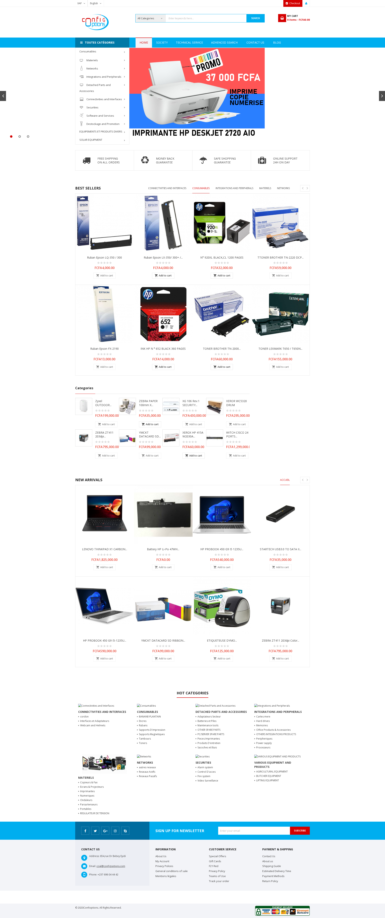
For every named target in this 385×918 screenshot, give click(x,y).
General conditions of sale (171, 871)
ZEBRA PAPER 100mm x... (148, 403)
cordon (84, 716)
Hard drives (263, 721)
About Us (160, 856)
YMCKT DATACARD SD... (150, 434)
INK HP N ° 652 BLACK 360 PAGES (163, 348)
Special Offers (217, 856)
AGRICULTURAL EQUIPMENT (272, 771)
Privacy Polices (164, 866)
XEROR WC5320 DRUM (236, 403)
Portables (85, 809)
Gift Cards (215, 861)
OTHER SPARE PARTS (209, 730)
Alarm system (205, 767)
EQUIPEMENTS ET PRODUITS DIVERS (100, 131)
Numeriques (87, 795)
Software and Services (100, 115)
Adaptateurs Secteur (209, 716)
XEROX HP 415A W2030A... (192, 434)
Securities (92, 107)
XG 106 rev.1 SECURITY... (191, 403)
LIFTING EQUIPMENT (267, 780)
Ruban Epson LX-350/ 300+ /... (163, 257)
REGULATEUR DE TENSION (94, 813)
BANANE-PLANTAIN (150, 716)
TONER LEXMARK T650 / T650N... (280, 348)
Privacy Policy (217, 871)
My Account (162, 861)
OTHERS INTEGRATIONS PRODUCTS (276, 734)
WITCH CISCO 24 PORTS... (237, 434)
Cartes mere (263, 716)
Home (144, 42)
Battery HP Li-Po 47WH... (163, 549)
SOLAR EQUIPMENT (90, 140)
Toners (143, 743)
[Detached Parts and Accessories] (215, 705)
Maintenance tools (208, 725)
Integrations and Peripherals (103, 76)
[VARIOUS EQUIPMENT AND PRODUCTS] (277, 756)
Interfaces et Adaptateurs (94, 721)
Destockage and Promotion (103, 124)
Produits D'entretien (209, 743)
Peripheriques (264, 738)
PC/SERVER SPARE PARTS (211, 734)
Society (162, 42)
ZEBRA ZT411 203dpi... (104, 434)
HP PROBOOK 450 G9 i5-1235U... (104, 640)
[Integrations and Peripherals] (272, 705)
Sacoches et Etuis (207, 747)
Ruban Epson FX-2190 (104, 348)
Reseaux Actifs (147, 771)
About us (267, 861)
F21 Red (213, 866)
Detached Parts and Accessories (95, 88)
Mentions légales (165, 876)
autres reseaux (147, 767)
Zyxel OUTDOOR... (103, 403)
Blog (277, 42)
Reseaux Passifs (148, 776)
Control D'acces (207, 771)
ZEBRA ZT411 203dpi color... (280, 640)
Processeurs (263, 747)
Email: (92, 866)
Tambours (145, 738)
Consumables (87, 51)
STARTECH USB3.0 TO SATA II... (280, 549)
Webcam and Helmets (92, 725)
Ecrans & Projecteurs (92, 787)
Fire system (204, 776)
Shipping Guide (271, 866)
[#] (192, 49)
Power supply (264, 743)
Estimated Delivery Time (276, 871)
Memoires (262, 725)
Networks (92, 68)
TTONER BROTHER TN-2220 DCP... (280, 257)
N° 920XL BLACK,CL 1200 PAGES (221, 257)
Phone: (93, 874)
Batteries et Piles (207, 721)
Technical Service (189, 42)
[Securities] (203, 756)
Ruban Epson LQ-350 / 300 (104, 257)
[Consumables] (146, 705)
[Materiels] (104, 763)
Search (255, 18)
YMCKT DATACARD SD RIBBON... (163, 640)
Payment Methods (273, 876)
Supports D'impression (152, 730)
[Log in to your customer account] (306, 3)
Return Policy (270, 881)
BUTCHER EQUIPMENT (268, 776)
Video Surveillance (208, 780)
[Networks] (144, 756)
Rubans (143, 725)
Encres (142, 721)
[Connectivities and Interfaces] (96, 705)
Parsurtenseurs (88, 804)
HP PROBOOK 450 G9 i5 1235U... (221, 549)
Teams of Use (217, 876)
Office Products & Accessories (273, 730)
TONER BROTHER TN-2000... (222, 348)
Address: (94, 856)
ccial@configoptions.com (110, 866)
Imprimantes (87, 791)
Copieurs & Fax (88, 782)
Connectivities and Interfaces (104, 99)
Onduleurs (86, 800)
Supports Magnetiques (152, 734)
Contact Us (255, 42)
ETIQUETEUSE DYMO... (222, 640)
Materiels (92, 60)
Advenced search (224, 42)
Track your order (219, 881)
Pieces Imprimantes (209, 738)
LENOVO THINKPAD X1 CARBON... (104, 549)
